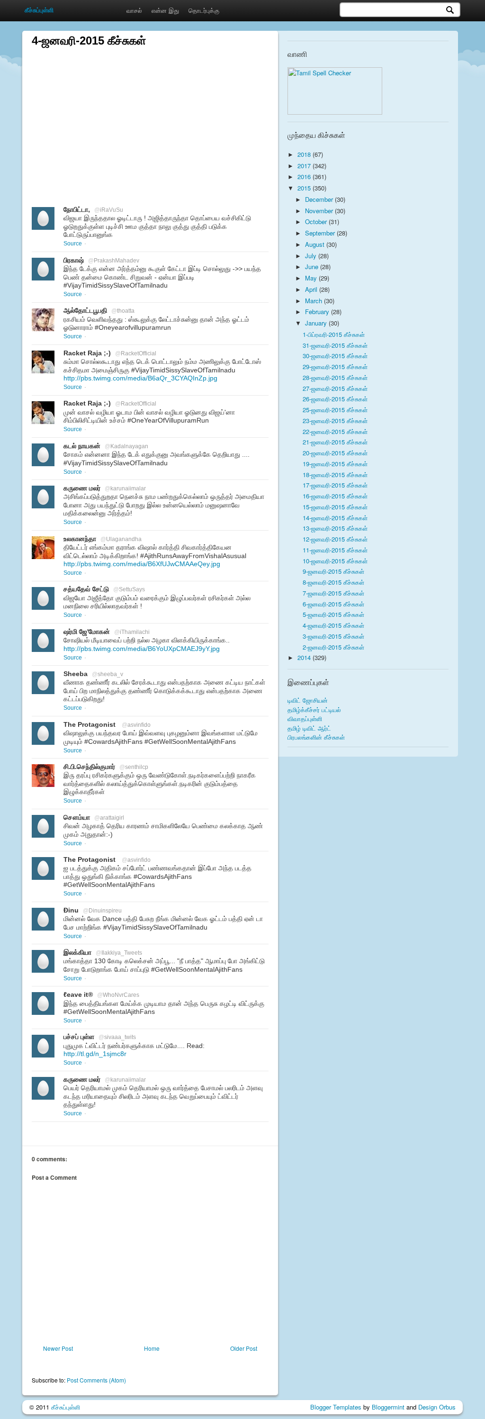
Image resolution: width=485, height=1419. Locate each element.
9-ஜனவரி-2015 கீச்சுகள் (333, 571)
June (312, 266)
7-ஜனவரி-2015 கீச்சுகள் (333, 592)
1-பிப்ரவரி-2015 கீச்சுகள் (334, 334)
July (311, 255)
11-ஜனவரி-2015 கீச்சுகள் (335, 549)
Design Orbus (437, 1406)
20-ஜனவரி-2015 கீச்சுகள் (335, 452)
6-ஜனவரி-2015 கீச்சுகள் (333, 603)
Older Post (243, 1348)
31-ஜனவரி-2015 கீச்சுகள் (335, 345)
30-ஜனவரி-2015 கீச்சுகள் (335, 355)
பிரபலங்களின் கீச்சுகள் (316, 736)
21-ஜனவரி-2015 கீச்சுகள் (335, 441)
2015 (305, 187)
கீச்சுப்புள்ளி (65, 1406)
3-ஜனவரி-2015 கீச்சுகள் (333, 636)
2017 (305, 165)
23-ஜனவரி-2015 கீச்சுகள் (335, 420)
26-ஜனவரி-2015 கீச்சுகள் (335, 398)
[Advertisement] (150, 114)
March (314, 300)
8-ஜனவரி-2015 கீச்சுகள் (333, 582)
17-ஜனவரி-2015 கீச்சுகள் (335, 484)
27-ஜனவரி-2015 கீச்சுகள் (335, 388)
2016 (305, 176)
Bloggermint (388, 1406)
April (312, 289)
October (317, 221)
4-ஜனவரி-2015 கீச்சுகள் (333, 625)
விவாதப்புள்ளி (304, 718)
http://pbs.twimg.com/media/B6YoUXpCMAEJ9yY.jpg (141, 648)
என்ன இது (165, 10)
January (317, 322)
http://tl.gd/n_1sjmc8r (94, 1053)
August (315, 244)
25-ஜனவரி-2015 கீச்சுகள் (335, 409)
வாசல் (134, 10)
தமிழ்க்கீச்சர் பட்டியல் (314, 709)
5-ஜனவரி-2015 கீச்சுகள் (333, 614)
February (318, 311)
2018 (305, 154)
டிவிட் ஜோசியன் (307, 700)
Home (152, 1348)
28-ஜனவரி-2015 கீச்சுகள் (335, 377)
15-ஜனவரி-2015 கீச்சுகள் (335, 506)
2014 (305, 657)
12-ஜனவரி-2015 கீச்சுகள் (335, 538)
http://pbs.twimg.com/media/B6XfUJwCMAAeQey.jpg (141, 564)
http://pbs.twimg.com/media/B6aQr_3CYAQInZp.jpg (140, 378)
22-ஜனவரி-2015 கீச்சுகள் (335, 431)
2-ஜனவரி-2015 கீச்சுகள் (333, 646)
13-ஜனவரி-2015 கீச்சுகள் (335, 528)
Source (72, 243)
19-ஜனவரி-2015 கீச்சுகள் (335, 463)
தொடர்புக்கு (204, 10)
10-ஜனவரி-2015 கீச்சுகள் (335, 560)
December (320, 199)
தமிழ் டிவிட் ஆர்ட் (309, 727)
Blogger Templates (335, 1406)
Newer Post (58, 1348)
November (320, 210)
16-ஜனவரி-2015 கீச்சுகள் (335, 495)
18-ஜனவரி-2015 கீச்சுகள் (335, 474)
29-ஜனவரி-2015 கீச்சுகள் (335, 366)
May (312, 277)
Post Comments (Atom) (96, 1380)
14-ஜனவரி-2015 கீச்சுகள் (335, 517)
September (321, 232)
